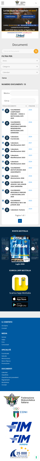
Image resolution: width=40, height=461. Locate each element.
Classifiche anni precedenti (10, 377)
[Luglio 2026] (20, 248)
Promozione (5, 363)
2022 (30, 149)
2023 (30, 155)
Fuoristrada (5, 353)
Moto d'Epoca (6, 361)
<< (15, 221)
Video (3, 340)
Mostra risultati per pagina (20, 93)
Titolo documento (9, 106)
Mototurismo (6, 358)
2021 (30, 143)
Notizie (4, 337)
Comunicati (5, 345)
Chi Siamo (5, 326)
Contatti (4, 328)
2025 (30, 110)
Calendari (5, 372)
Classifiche (5, 375)
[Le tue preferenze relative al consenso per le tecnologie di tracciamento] (36, 457)
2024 (30, 137)
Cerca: (6, 101)
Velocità (4, 356)
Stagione (32, 106)
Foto (3, 342)
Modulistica (5, 382)
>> (24, 221)
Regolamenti (6, 380)
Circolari (4, 385)
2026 (30, 122)
